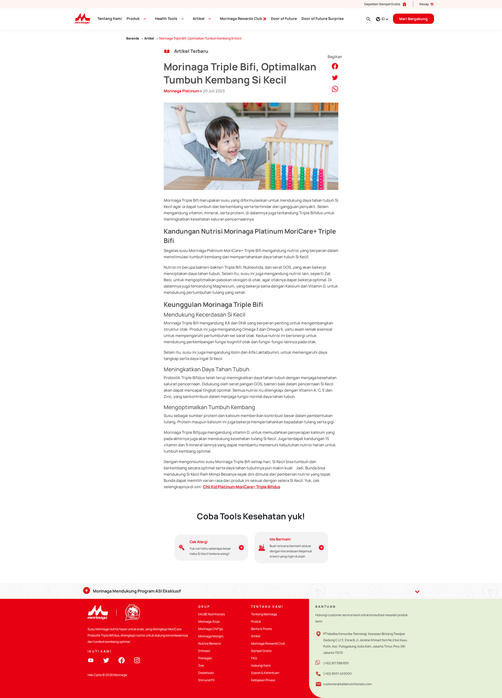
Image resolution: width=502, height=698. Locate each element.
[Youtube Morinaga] (91, 659)
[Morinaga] (98, 612)
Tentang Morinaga (264, 614)
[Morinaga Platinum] (80, 18)
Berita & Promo (261, 629)
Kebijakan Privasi (263, 680)
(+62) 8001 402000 (337, 673)
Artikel (255, 636)
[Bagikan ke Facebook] (335, 65)
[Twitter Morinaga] (106, 659)
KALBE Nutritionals (211, 614)
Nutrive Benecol (209, 643)
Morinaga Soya (209, 621)
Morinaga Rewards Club (241, 18)
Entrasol (204, 651)
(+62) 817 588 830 (336, 663)
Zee (201, 665)
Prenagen (205, 658)
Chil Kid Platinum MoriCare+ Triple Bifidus (241, 486)
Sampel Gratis (261, 651)
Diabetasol (206, 673)
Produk (133, 18)
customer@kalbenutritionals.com (347, 684)
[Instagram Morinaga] (137, 659)
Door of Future (284, 18)
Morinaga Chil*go (210, 629)
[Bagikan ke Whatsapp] (335, 88)
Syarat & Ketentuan (265, 673)
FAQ (254, 658)
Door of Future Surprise (322, 18)
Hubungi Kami (261, 665)
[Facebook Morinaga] (121, 659)
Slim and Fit (206, 680)
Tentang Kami (110, 18)
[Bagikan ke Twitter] (335, 77)
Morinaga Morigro (210, 636)
